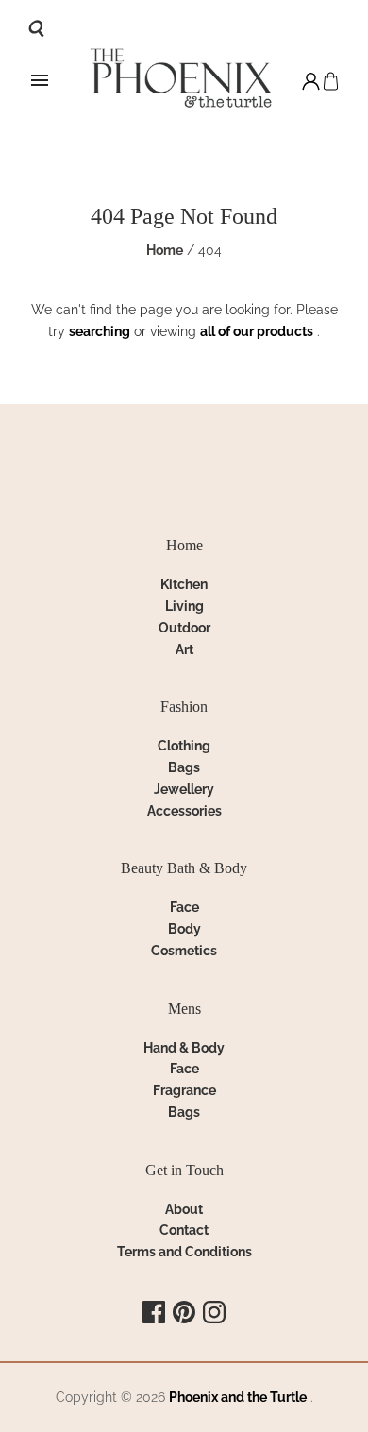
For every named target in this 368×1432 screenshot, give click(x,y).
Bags (184, 767)
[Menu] (39, 81)
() (331, 81)
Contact (184, 1230)
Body (184, 928)
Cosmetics (184, 950)
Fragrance (184, 1090)
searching (99, 331)
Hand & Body (184, 1047)
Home (164, 250)
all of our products (256, 331)
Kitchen (184, 584)
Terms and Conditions (184, 1251)
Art (184, 649)
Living (184, 606)
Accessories (184, 810)
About (184, 1209)
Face (184, 907)
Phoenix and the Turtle (238, 1397)
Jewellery (184, 789)
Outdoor (184, 627)
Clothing (184, 745)
